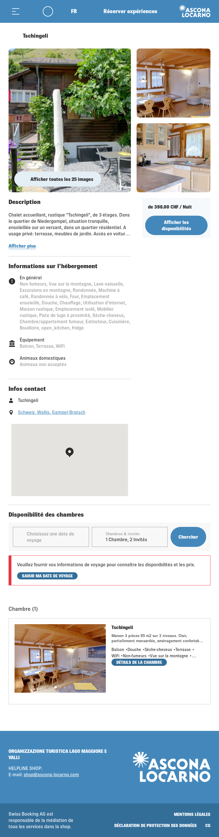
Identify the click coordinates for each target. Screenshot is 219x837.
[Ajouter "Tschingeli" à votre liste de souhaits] (204, 35)
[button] (55, 687)
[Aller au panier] (30, 11)
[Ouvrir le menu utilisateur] (51, 11)
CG (207, 825)
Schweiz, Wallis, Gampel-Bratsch (51, 412)
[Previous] (14, 35)
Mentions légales (192, 814)
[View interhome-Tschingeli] (70, 120)
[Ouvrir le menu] (16, 11)
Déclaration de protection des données (155, 825)
